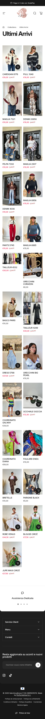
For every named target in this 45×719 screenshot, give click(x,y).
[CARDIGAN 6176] (12, 58)
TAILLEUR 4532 (9, 267)
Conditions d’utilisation (10, 702)
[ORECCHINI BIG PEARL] (32, 352)
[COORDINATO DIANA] (12, 443)
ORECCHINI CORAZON (28, 282)
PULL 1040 (28, 74)
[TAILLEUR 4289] (32, 308)
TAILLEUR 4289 (30, 328)
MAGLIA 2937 (29, 164)
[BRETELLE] (12, 481)
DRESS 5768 (8, 372)
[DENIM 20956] (32, 99)
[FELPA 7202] (12, 144)
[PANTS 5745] (12, 229)
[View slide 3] (24, 604)
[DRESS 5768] (12, 352)
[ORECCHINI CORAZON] (32, 265)
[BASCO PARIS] (12, 304)
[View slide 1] (18, 604)
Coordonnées (38, 702)
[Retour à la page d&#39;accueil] (3, 27)
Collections (12, 27)
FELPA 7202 (8, 164)
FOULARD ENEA (30, 459)
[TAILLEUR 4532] (12, 258)
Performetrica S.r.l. (23, 695)
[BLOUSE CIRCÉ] (32, 518)
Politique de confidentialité (32, 699)
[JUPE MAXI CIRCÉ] (12, 554)
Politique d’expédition (25, 702)
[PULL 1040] (32, 58)
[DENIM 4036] (12, 189)
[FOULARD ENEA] (32, 443)
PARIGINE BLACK (31, 497)
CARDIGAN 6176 (10, 74)
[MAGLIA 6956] (32, 184)
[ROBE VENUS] (12, 518)
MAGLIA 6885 (29, 245)
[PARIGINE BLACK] (32, 481)
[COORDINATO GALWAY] (12, 400)
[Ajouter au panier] (38, 274)
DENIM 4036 (8, 209)
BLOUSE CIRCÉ (30, 534)
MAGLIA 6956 (29, 200)
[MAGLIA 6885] (32, 229)
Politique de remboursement (13, 699)
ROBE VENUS (8, 534)
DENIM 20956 (30, 119)
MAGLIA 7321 (8, 119)
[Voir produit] (17, 66)
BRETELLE (7, 497)
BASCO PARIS (8, 320)
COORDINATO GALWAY (9, 421)
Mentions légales (22, 705)
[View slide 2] (21, 604)
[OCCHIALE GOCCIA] (32, 395)
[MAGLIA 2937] (32, 144)
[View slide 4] (27, 604)
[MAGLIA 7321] (12, 99)
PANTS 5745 (8, 245)
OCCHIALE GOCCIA (32, 411)
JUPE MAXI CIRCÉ (11, 570)
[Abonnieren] (38, 664)
